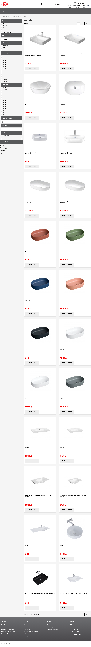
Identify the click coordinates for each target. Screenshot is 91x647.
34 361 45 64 (81, 2)
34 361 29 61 (81, 4)
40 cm (4, 58)
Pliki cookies (27, 629)
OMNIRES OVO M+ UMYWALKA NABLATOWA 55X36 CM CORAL (75, 299)
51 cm (4, 66)
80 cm (4, 77)
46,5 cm (5, 113)
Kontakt (49, 634)
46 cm (4, 62)
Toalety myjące (4, 148)
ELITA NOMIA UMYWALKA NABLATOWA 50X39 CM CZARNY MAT (40, 593)
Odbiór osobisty (5, 634)
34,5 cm (5, 89)
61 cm (4, 75)
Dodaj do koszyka (32, 68)
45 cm (4, 108)
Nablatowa (6, 48)
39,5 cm (5, 98)
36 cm (4, 56)
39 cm (4, 96)
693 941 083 (81, 5)
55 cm (4, 71)
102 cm (5, 81)
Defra (4, 24)
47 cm (4, 115)
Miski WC (2, 145)
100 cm (5, 79)
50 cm (4, 64)
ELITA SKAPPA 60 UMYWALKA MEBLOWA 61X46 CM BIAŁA (73, 593)
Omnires (5, 30)
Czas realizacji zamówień (8, 631)
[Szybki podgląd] (40, 51)
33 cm (4, 87)
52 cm (4, 68)
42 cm (4, 60)
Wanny (1, 153)
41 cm (4, 102)
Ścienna (5, 50)
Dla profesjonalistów (52, 629)
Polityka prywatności (29, 627)
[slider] (1, 139)
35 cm (4, 91)
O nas (48, 625)
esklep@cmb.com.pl (77, 634)
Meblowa (5, 45)
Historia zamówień (6, 627)
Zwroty (26, 636)
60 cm (4, 73)
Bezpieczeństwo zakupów (31, 631)
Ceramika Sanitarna (7, 142)
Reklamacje (27, 634)
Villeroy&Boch (7, 32)
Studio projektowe (52, 627)
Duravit (5, 26)
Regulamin (27, 625)
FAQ (48, 631)
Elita (4, 28)
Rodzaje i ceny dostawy (7, 629)
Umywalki (2, 150)
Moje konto (4, 625)
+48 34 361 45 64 (76, 631)
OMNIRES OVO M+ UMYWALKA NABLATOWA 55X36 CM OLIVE (74, 250)
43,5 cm (5, 106)
